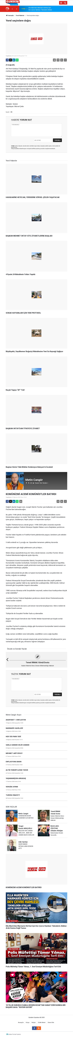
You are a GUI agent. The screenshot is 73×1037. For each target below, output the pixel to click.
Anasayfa (11, 15)
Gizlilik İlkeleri (41, 1022)
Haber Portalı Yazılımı (15, 1034)
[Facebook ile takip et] (34, 1028)
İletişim (34, 1022)
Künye (27, 1022)
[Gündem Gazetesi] (13, 2)
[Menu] (61, 3)
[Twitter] (10, 60)
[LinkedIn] (13, 60)
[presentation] (12, 9)
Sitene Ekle (51, 1022)
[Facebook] (7, 60)
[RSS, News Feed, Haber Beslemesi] (38, 1028)
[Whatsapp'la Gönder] (17, 60)
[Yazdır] (54, 60)
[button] (58, 60)
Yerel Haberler (20, 15)
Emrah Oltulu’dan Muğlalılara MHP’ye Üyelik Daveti (39, 9)
